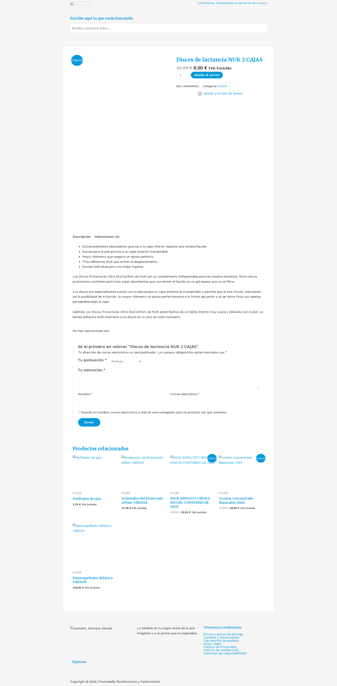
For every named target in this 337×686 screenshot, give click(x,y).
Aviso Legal (212, 643)
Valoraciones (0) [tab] (107, 237)
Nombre (85, 394)
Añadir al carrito (206, 75)
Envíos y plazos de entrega (223, 634)
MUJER (222, 86)
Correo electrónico (185, 394)
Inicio (201, 3)
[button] (211, 3)
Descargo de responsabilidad (225, 653)
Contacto (222, 3)
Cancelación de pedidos (221, 640)
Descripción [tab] (82, 237)
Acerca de (235, 3)
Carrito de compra (254, 3)
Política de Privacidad (220, 646)
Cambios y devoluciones (221, 637)
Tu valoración (91, 370)
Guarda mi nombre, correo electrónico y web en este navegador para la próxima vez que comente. (154, 412)
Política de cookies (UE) (221, 650)
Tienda (210, 3)
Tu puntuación (92, 360)
